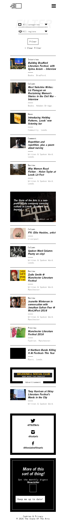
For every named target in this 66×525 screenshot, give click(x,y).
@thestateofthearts (33, 448)
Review (31, 165)
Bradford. (41, 75)
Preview (32, 328)
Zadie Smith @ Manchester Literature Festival (40, 277)
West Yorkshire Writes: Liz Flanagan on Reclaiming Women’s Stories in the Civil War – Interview (42, 93)
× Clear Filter (33, 48)
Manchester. (34, 289)
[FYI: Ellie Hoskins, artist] (18, 238)
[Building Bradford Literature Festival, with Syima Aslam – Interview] (18, 68)
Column (31, 83)
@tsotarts (33, 436)
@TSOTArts (33, 425)
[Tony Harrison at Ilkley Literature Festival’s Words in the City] (18, 399)
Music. (31, 359)
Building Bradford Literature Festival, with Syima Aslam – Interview (42, 66)
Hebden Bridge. (44, 105)
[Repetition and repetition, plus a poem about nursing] (18, 147)
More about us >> (43, 219)
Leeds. (44, 130)
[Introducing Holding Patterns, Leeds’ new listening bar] (18, 123)
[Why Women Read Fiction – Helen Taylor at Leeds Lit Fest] (18, 174)
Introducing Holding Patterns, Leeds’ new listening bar (39, 120)
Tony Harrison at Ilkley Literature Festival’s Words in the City (40, 394)
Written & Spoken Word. (41, 154)
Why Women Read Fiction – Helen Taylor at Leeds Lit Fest (42, 172)
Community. (34, 130)
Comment (32, 138)
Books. (31, 75)
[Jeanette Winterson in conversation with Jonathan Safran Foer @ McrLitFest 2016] (18, 307)
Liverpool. (34, 239)
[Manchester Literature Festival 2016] (18, 337)
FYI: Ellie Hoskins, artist (41, 232)
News (30, 114)
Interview (33, 59)
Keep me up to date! (30, 499)
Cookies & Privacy (33, 516)
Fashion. (32, 340)
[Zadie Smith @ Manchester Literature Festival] (18, 280)
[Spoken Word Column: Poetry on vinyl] (18, 256)
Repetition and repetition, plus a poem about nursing (41, 145)
